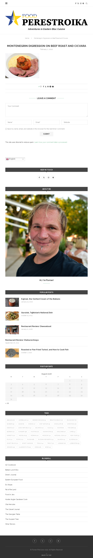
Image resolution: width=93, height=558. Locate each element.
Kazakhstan (48, 431)
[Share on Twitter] (45, 87)
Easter (60, 428)
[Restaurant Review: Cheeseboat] (12, 329)
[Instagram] (80, 3)
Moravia (34, 435)
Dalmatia (39, 428)
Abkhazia (11, 420)
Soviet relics (12, 443)
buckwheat (71, 420)
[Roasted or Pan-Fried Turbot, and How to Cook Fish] (12, 353)
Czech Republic (24, 428)
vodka (38, 447)
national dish (60, 435)
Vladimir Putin (25, 447)
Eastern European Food (14, 480)
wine (48, 447)
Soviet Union (27, 443)
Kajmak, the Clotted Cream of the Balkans (40, 299)
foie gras (72, 428)
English (12, 159)
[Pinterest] (83, 3)
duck (50, 428)
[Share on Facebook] (43, 86)
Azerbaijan (24, 420)
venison (11, 447)
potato (19, 439)
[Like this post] (41, 86)
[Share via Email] (53, 86)
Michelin (23, 435)
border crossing (39, 420)
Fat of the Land (10, 489)
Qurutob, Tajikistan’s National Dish (37, 313)
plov (9, 439)
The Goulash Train (12, 519)
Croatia (10, 428)
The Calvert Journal (12, 509)
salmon (61, 439)
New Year (74, 435)
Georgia (10, 431)
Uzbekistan (74, 443)
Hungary (22, 431)
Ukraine (62, 443)
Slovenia (73, 439)
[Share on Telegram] (50, 86)
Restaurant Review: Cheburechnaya (22, 340)
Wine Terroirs (10, 524)
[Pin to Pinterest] (48, 86)
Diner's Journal (10, 475)
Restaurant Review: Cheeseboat (36, 326)
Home (27, 38)
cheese (31, 424)
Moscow (46, 435)
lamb (72, 431)
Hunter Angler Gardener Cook (16, 499)
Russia (30, 439)
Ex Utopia (8, 485)
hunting (35, 431)
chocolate (58, 424)
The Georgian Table (12, 514)
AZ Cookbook (10, 465)
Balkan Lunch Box (11, 470)
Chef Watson (44, 424)
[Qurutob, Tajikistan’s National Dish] (12, 316)
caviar (21, 424)
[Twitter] (78, 3)
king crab (61, 431)
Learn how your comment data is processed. (50, 142)
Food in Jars (9, 494)
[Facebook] (75, 3)
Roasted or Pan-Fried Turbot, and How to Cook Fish (45, 350)
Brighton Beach (56, 420)
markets (11, 435)
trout (50, 443)
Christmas (71, 424)
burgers (10, 424)
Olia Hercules (10, 504)
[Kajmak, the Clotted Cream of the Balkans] (12, 302)
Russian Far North (45, 439)
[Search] (86, 3)
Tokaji (40, 443)
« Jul (7, 403)
